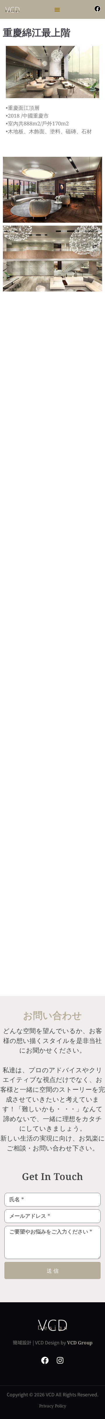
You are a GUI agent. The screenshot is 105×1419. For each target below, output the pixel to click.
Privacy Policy (52, 1406)
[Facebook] (97, 9)
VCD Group (79, 1342)
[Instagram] (60, 1360)
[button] (57, 9)
